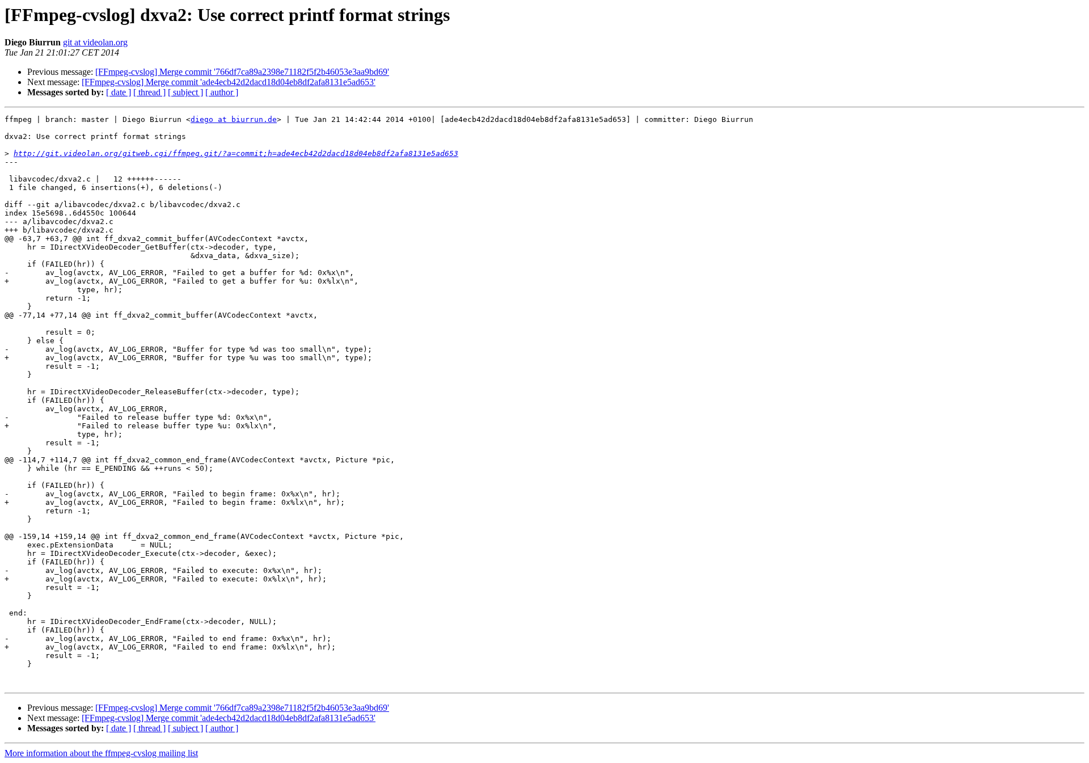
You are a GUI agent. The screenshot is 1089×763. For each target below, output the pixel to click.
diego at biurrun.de (234, 119)
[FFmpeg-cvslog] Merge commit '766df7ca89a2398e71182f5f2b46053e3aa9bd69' (242, 72)
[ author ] (221, 92)
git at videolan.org (95, 42)
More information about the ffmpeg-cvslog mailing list (101, 753)
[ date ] (118, 92)
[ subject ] (185, 92)
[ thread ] (149, 92)
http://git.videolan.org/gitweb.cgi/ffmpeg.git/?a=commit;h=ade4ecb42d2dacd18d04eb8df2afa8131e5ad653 (236, 153)
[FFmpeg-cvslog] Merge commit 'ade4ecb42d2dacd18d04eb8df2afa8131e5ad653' (228, 82)
